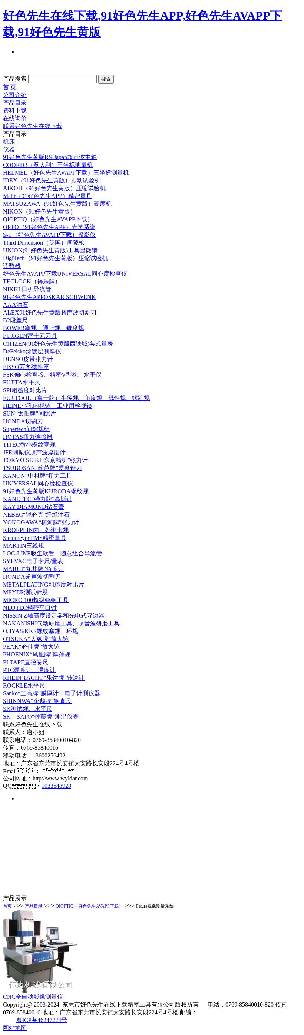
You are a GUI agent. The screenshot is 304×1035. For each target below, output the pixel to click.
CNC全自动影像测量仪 (33, 997)
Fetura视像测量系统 (155, 906)
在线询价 (15, 118)
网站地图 (15, 1028)
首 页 (9, 87)
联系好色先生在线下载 (32, 126)
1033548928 (56, 786)
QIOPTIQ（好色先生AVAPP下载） (89, 906)
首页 (7, 906)
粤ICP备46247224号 (41, 1020)
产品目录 (15, 103)
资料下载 (15, 110)
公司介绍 (15, 95)
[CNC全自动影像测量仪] (40, 991)
